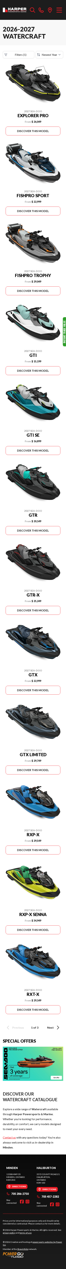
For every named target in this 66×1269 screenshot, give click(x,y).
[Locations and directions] (50, 10)
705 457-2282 (50, 1196)
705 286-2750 (20, 1193)
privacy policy (9, 1232)
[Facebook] (22, 1201)
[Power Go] (33, 1255)
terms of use (26, 1232)
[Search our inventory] (32, 10)
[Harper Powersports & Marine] (14, 10)
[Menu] (59, 9)
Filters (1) (20, 54)
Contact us (9, 1137)
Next (50, 1027)
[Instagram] (27, 1201)
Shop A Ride (22, 1249)
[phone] (41, 10)
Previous (18, 1027)
